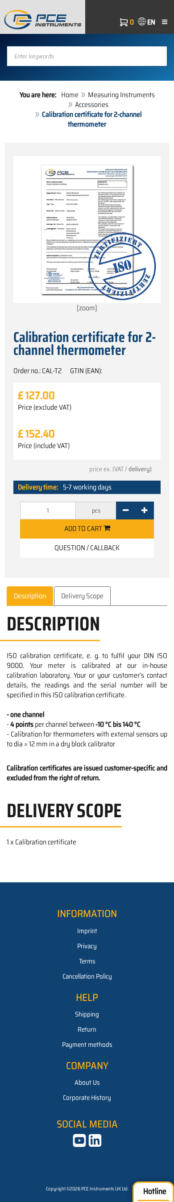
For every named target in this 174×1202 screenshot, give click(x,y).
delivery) (140, 469)
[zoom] (87, 307)
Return (87, 1029)
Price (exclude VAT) (44, 407)
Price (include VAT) (44, 446)
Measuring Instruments (121, 94)
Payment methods (87, 1044)
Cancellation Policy (87, 976)
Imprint (87, 931)
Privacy (87, 946)
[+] (144, 510)
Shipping (87, 1014)
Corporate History (87, 1097)
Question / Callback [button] (87, 547)
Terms (87, 961)
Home (70, 94)
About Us (87, 1082)
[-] (125, 510)
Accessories (91, 104)
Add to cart (84, 528)
